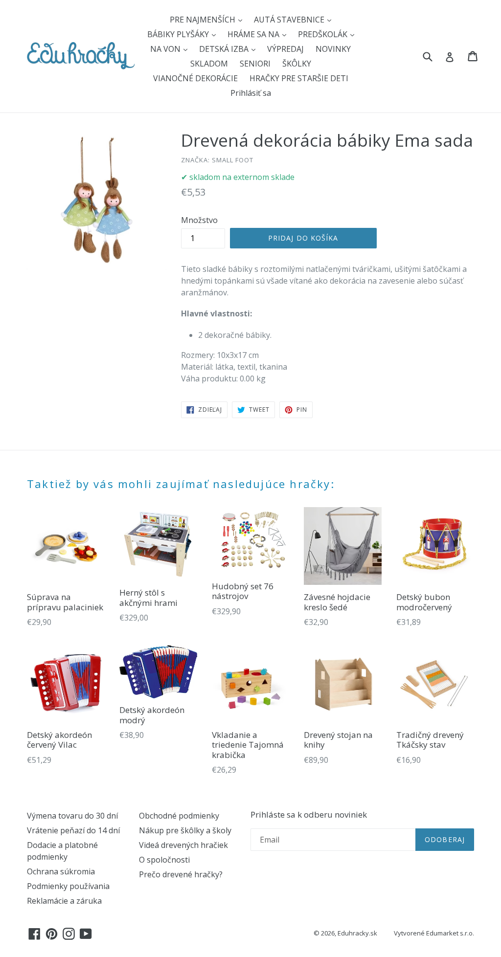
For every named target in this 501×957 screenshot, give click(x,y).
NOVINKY (333, 49)
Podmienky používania (68, 886)
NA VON (166, 49)
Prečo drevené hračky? (181, 874)
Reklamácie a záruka (64, 900)
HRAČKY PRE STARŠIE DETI (299, 78)
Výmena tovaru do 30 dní (72, 815)
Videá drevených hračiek (183, 845)
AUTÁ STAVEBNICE (290, 19)
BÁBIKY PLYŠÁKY (179, 34)
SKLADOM (209, 63)
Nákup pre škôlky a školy (185, 830)
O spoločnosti (164, 859)
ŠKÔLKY (296, 63)
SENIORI (255, 63)
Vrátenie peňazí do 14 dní (73, 830)
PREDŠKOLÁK (323, 34)
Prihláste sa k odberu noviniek (308, 815)
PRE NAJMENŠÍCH (203, 19)
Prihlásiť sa (250, 93)
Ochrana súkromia (61, 871)
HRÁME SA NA (254, 34)
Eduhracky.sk (357, 933)
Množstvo (199, 220)
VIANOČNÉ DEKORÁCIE (195, 78)
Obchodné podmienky (179, 815)
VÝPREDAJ (285, 49)
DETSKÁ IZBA (224, 49)
